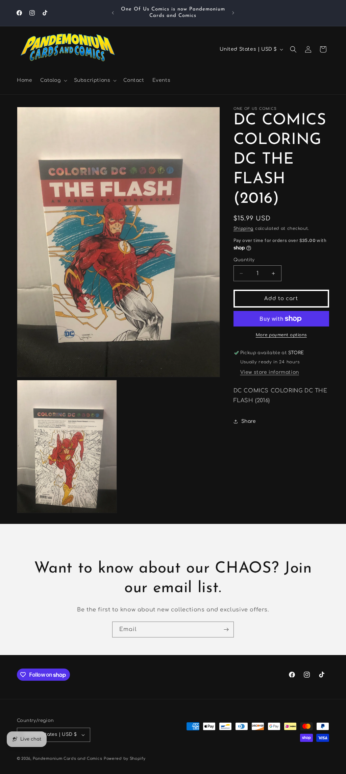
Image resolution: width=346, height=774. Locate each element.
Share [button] (248, 421)
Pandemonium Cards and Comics (67, 758)
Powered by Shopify (125, 758)
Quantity (244, 260)
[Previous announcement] (112, 12)
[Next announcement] (233, 12)
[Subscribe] (226, 629)
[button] (53, 80)
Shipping (243, 228)
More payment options (281, 335)
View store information (269, 372)
